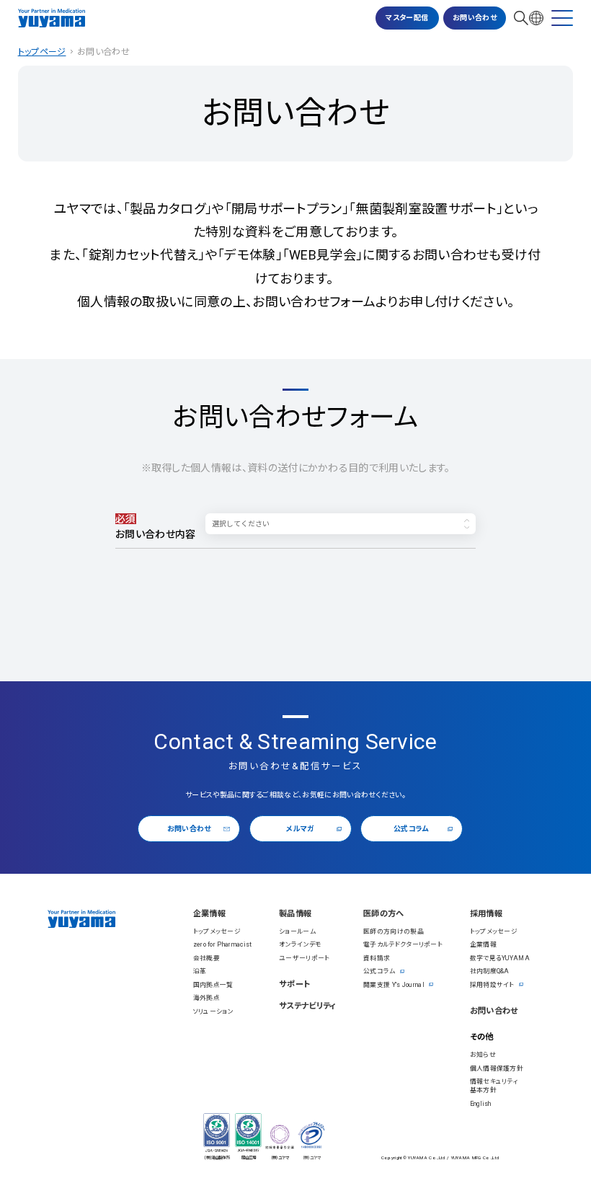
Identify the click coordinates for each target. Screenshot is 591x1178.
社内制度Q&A (490, 971)
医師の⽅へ (383, 913)
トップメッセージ (217, 931)
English (481, 1103)
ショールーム (297, 931)
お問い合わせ (475, 18)
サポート (294, 984)
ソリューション (213, 1011)
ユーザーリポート (304, 958)
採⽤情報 (486, 913)
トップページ (42, 52)
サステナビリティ (308, 1006)
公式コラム (412, 829)
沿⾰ (200, 971)
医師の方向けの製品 (393, 931)
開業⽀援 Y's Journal (394, 984)
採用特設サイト (492, 984)
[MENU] (562, 18)
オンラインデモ (300, 944)
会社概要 (206, 958)
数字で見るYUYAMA (500, 958)
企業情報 (209, 913)
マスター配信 (407, 18)
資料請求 (376, 958)
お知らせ (483, 1054)
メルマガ (300, 829)
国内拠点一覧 (213, 984)
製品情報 (295, 913)
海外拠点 (206, 997)
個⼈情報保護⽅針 (497, 1068)
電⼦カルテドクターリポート (403, 944)
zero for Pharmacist (222, 944)
